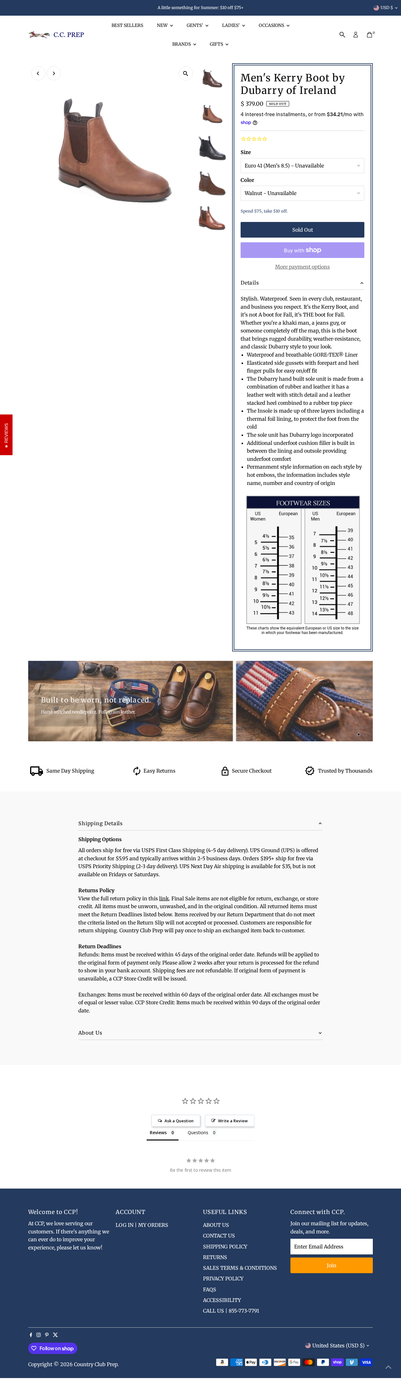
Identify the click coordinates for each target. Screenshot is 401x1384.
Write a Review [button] (233, 1121)
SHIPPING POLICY (225, 1246)
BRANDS (182, 44)
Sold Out (302, 230)
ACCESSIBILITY (222, 1300)
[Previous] (38, 73)
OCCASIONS (272, 25)
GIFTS (217, 44)
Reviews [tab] (158, 1132)
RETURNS (215, 1257)
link (164, 898)
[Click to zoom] (186, 73)
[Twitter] (55, 1335)
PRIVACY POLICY (223, 1278)
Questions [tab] (198, 1132)
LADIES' (231, 25)
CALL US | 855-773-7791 (231, 1311)
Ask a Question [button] (179, 1121)
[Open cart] (369, 35)
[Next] (54, 73)
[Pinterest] (47, 1335)
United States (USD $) (338, 1345)
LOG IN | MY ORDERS (142, 1225)
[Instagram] (38, 1335)
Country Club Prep (95, 1364)
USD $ (387, 7)
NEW (163, 25)
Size (246, 152)
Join (331, 1265)
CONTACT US (219, 1235)
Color (247, 180)
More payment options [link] (302, 267)
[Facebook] (31, 1335)
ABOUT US (216, 1225)
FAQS (209, 1289)
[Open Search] (342, 35)
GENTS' (195, 25)
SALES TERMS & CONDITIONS (240, 1268)
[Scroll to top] (388, 1367)
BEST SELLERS (127, 25)
